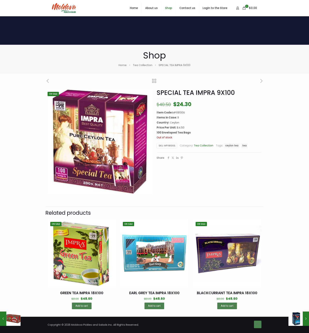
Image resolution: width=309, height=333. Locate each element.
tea (244, 145)
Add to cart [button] (81, 305)
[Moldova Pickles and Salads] (64, 8)
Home (123, 65)
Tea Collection (142, 65)
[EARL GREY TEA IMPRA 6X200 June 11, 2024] (298, 319)
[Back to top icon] (257, 324)
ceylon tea (231, 145)
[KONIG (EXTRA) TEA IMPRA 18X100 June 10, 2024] (10, 319)
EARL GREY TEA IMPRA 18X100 (154, 292)
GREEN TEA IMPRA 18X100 (81, 292)
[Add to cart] (111, 224)
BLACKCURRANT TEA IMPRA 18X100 (227, 292)
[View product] (111, 232)
